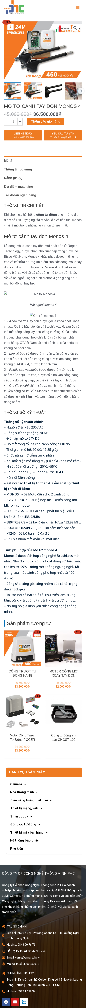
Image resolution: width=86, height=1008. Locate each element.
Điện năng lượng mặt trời (29, 800)
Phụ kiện (16, 848)
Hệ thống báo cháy (24, 840)
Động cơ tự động (23, 824)
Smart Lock (19, 816)
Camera (16, 784)
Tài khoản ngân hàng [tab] (20, 195)
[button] (75, 28)
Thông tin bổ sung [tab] (18, 169)
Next (81, 91)
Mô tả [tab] (8, 160)
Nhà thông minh (22, 792)
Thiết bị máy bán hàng (27, 832)
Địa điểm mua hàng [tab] (18, 186)
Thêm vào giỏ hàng (45, 121)
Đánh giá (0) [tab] (13, 178)
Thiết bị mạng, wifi (24, 808)
